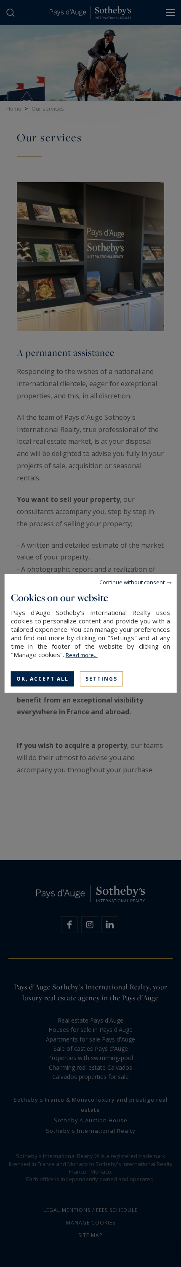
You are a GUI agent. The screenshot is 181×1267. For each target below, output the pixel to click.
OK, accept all (42, 678)
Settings (101, 678)
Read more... (82, 655)
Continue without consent (132, 582)
